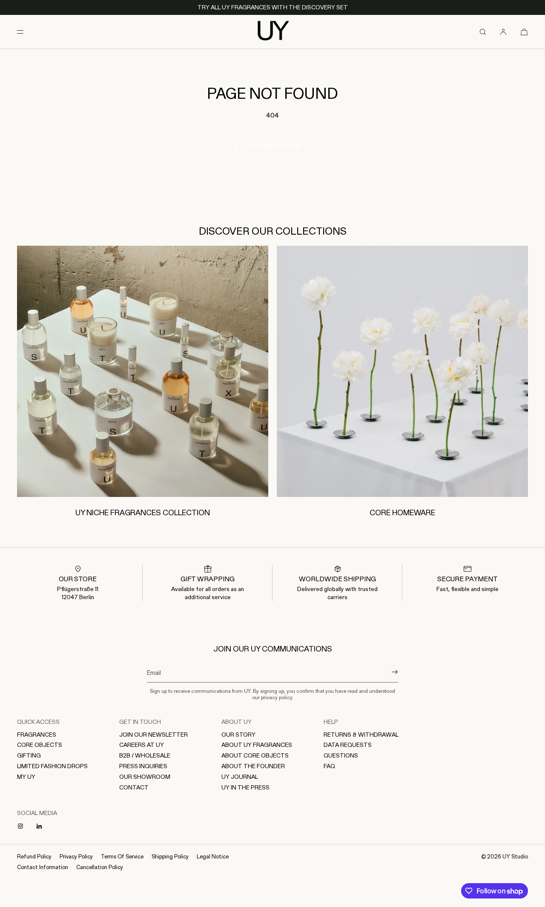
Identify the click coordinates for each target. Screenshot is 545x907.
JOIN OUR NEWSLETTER (153, 734)
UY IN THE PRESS (245, 787)
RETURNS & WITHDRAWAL (361, 734)
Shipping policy (170, 856)
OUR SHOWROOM (144, 776)
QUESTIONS (341, 755)
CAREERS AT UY (141, 745)
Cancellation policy (99, 866)
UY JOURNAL (239, 776)
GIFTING (29, 755)
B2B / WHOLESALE (144, 755)
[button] (483, 32)
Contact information (42, 866)
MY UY (26, 776)
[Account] (503, 32)
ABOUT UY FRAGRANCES (256, 745)
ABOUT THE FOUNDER (253, 766)
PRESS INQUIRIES (143, 766)
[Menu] (27, 32)
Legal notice (213, 856)
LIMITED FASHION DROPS (52, 766)
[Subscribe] (387, 672)
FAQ (329, 766)
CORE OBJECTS (39, 745)
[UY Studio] (272, 32)
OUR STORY (238, 734)
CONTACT (134, 787)
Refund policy (34, 856)
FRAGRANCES (36, 734)
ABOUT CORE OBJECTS (255, 755)
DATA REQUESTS (348, 745)
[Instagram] (22, 826)
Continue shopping (273, 146)
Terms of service (122, 856)
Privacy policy (76, 856)
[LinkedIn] (41, 826)
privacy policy (276, 697)
